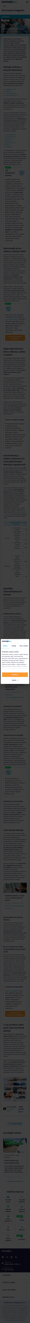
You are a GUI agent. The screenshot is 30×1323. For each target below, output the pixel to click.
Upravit (14, 680)
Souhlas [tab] (5, 646)
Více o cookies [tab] (24, 646)
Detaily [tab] (14, 646)
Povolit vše (15, 674)
